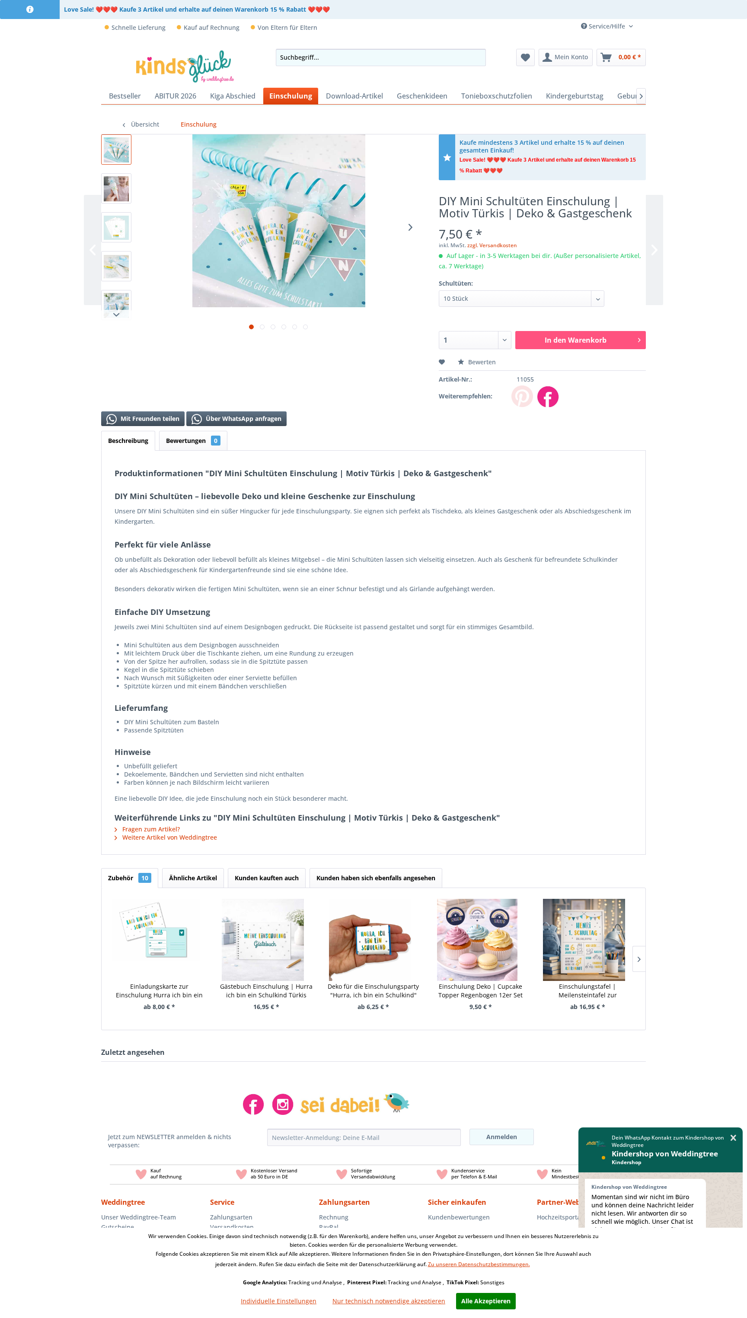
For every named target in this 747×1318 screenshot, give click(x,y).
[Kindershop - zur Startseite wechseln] (185, 66)
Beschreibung (128, 440)
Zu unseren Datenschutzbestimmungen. (479, 1264)
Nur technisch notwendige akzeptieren (388, 1301)
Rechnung (333, 1217)
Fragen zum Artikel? (150, 829)
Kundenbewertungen (459, 1217)
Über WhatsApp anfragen (242, 418)
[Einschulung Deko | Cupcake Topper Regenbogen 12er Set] (477, 929)
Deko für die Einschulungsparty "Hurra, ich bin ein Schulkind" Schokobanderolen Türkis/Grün (373, 991)
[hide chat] (733, 1138)
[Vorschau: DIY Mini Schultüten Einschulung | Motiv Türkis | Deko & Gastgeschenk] (116, 149)
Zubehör (128, 878)
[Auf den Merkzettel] (443, 362)
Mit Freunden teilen (149, 418)
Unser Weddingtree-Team (138, 1217)
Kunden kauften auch (267, 878)
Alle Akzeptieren (486, 1301)
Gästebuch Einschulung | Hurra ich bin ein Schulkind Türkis (266, 990)
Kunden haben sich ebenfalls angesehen (375, 878)
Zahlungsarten (231, 1217)
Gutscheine (117, 1227)
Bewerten (481, 362)
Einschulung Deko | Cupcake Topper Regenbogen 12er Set (480, 990)
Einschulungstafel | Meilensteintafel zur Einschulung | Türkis (587, 991)
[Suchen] (477, 57)
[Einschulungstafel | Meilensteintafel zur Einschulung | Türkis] (584, 929)
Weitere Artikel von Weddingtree (169, 837)
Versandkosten (232, 1227)
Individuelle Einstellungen (278, 1301)
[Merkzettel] (525, 57)
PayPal (328, 1227)
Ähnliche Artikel (193, 878)
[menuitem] (642, 26)
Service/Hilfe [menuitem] (607, 26)
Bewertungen (191, 440)
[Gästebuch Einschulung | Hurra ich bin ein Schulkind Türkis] (263, 929)
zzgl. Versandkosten (492, 245)
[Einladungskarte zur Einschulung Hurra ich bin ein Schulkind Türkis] (156, 929)
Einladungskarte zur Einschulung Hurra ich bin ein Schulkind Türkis (159, 991)
